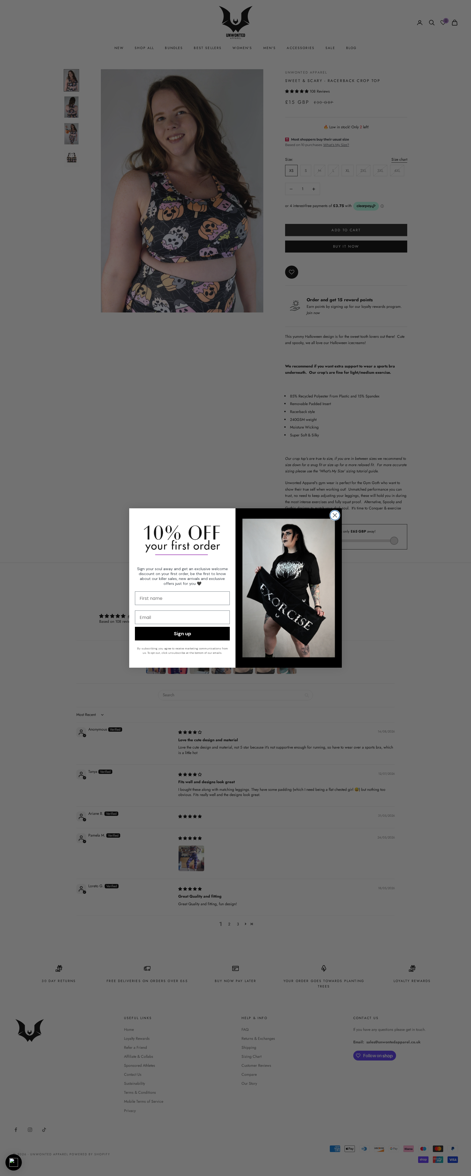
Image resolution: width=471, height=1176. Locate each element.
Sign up (182, 633)
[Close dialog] (335, 515)
